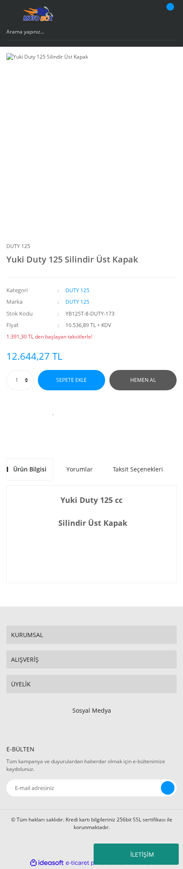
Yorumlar (79, 469)
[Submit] (167, 788)
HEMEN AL (143, 380)
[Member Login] (147, 15)
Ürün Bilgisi (29, 469)
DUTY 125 (18, 246)
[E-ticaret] (90, 863)
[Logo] (47, 14)
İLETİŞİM (142, 854)
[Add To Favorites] (53, 411)
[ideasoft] (47, 863)
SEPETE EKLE (71, 380)
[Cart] (169, 15)
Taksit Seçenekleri (138, 469)
